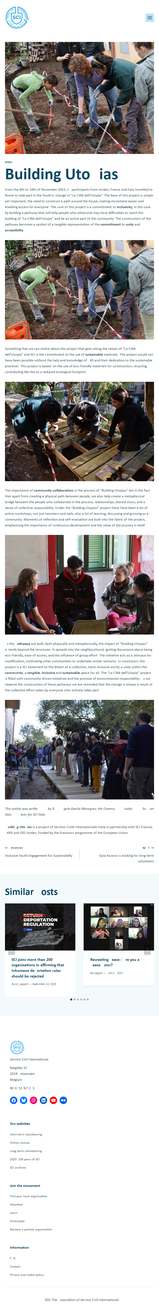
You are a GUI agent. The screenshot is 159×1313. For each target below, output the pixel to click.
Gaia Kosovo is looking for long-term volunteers (126, 855)
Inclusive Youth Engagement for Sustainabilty (38, 852)
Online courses (20, 1143)
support (98, 973)
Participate (17, 1221)
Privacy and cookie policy (27, 1275)
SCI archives (18, 1167)
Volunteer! (17, 1204)
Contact (15, 1266)
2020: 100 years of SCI (25, 1159)
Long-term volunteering (26, 1151)
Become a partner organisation (31, 1229)
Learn (14, 1213)
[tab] (71, 999)
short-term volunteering (26, 1134)
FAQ (12, 1258)
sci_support (21, 984)
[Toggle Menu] (150, 17)
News (8, 162)
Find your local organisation (28, 1196)
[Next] (147, 950)
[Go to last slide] (11, 950)
